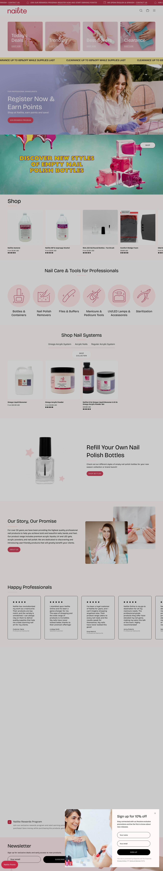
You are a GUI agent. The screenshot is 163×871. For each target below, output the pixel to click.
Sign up (133, 852)
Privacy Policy (121, 861)
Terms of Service (135, 861)
